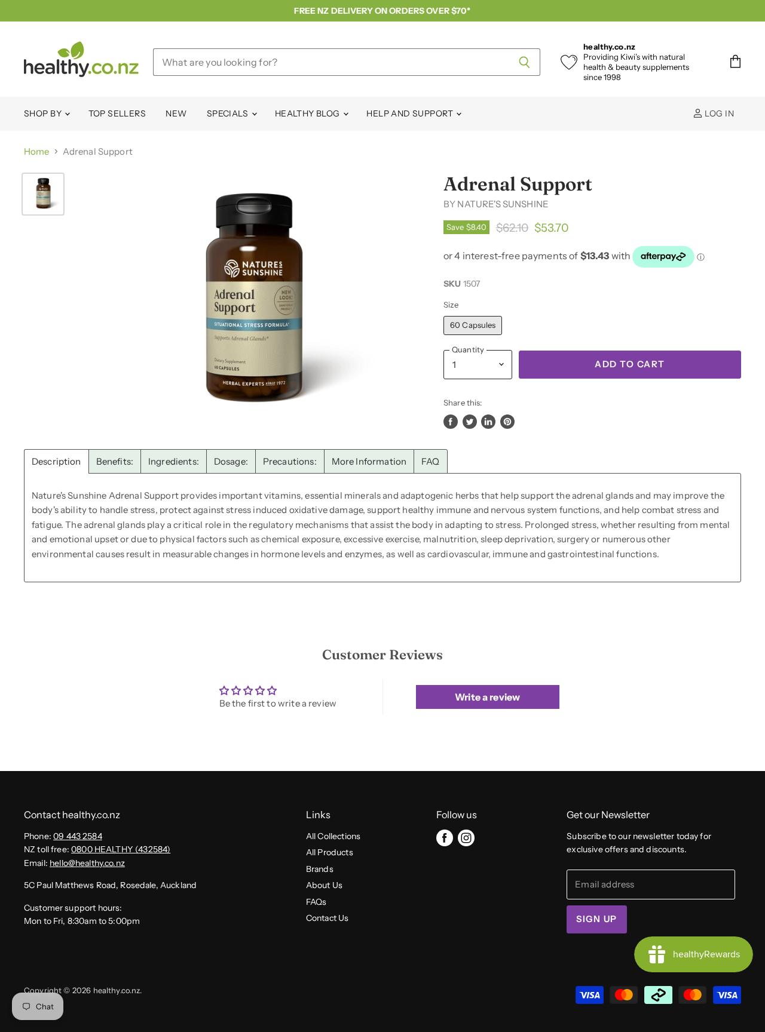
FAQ (430, 461)
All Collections (333, 836)
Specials (228, 113)
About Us (324, 885)
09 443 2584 (77, 836)
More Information (369, 461)
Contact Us (327, 918)
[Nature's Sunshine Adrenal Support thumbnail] (43, 194)
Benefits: (114, 461)
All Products (329, 852)
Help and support (410, 113)
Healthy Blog (308, 113)
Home (37, 151)
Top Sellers (117, 113)
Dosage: (231, 461)
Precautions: (290, 461)
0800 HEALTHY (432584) (120, 849)
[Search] (524, 62)
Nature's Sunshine (503, 204)
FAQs (316, 901)
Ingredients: (173, 461)
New (176, 113)
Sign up (596, 919)
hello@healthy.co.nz (87, 863)
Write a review (487, 697)
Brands (319, 869)
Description (56, 461)
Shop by (43, 113)
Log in (718, 113)
